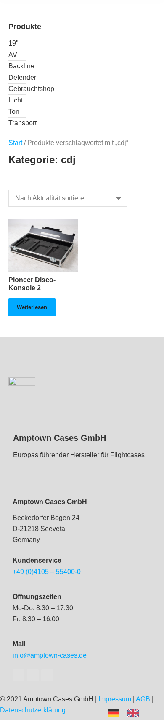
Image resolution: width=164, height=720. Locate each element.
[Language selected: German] (127, 712)
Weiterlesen (32, 307)
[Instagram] (47, 675)
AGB (143, 699)
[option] (135, 713)
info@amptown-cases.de (50, 655)
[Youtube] (33, 675)
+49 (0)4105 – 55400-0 (47, 571)
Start (15, 142)
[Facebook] (18, 675)
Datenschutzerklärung (33, 710)
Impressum (114, 699)
